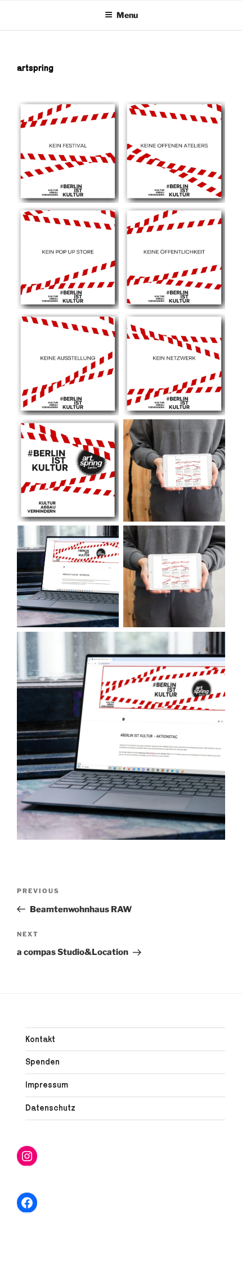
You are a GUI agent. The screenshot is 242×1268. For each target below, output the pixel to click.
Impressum (46, 1084)
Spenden (42, 1061)
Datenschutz (50, 1107)
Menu (127, 15)
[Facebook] (27, 1203)
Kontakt (40, 1039)
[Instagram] (27, 1156)
